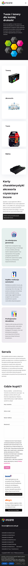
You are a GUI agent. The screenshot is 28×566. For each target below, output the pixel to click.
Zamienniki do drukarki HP (7, 537)
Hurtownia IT (19, 546)
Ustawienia (18, 563)
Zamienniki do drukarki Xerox (8, 546)
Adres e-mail (7, 411)
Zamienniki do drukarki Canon (8, 533)
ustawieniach (22, 560)
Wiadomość (7, 424)
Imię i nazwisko (7, 404)
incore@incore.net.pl (10, 526)
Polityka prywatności (19, 553)
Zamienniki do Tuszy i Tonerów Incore (10, 549)
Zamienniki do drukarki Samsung (9, 544)
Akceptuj (4, 563)
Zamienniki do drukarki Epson (8, 535)
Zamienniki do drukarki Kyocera (9, 539)
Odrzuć (11, 563)
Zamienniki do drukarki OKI (8, 542)
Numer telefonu (8, 418)
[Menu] (25, 3)
